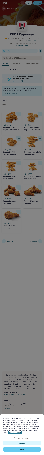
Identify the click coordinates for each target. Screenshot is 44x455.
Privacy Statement (15, 432)
